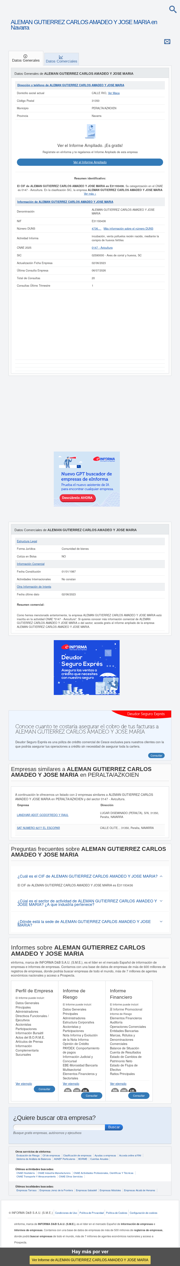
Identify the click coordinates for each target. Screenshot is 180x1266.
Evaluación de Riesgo (28, 1155)
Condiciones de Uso (66, 1212)
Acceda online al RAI (130, 1155)
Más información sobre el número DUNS (128, 228)
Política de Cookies (116, 1212)
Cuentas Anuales (99, 1159)
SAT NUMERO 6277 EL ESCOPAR (38, 828)
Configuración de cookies (143, 1212)
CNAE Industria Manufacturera (54, 1173)
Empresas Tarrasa (26, 1190)
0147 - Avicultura (102, 248)
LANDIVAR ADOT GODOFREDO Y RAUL (42, 815)
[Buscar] (173, 9)
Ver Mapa (114, 93)
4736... (96, 228)
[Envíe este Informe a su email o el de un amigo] (167, 41)
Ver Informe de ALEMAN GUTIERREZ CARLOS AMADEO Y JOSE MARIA (90, 1260)
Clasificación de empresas (77, 1155)
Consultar (44, 1089)
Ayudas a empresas (105, 1155)
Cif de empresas (51, 1155)
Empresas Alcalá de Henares (139, 1190)
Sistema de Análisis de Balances (33, 1159)
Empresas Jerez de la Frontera (56, 1190)
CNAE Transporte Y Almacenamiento (36, 1176)
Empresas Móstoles (110, 1190)
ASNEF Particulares (64, 1159)
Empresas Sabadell (86, 1190)
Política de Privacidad (91, 1212)
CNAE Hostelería (25, 1173)
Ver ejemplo (24, 1083)
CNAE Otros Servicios (71, 1176)
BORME (82, 1159)
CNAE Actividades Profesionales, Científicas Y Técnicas (103, 1173)
